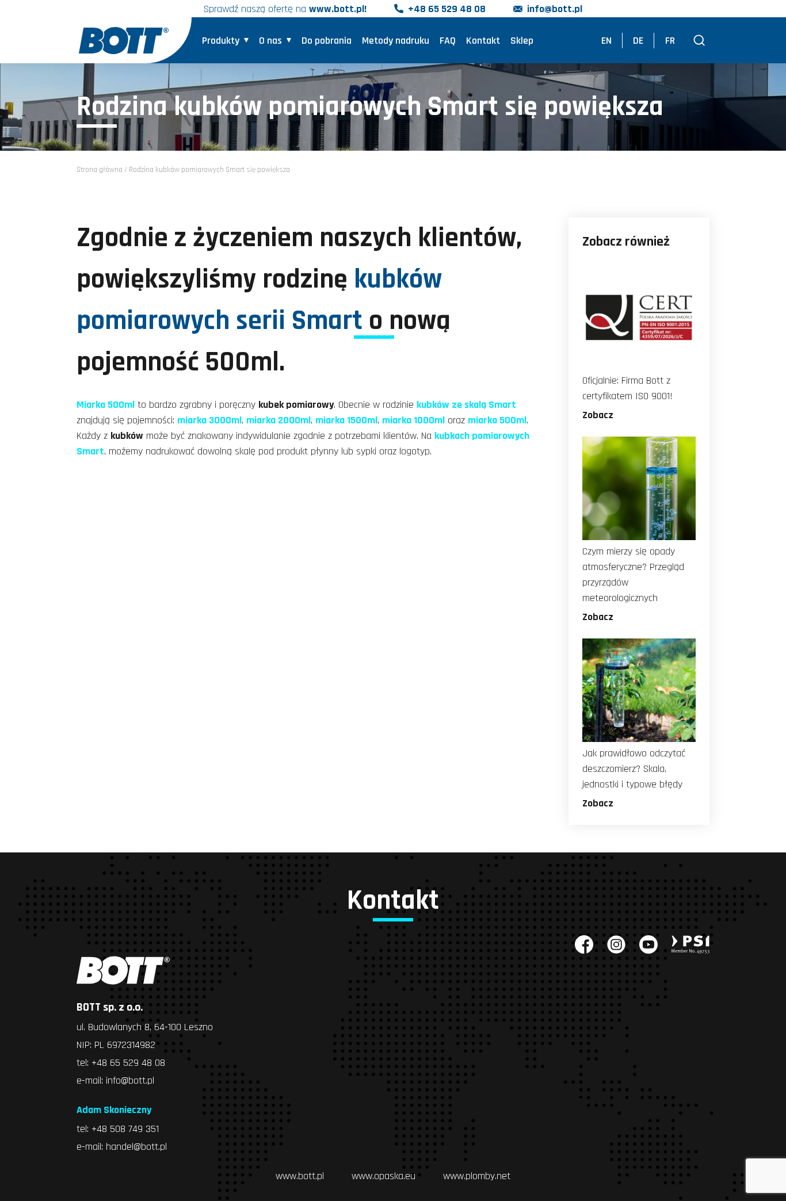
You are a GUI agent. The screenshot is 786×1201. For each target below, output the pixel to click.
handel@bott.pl (136, 1146)
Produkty (220, 40)
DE (638, 40)
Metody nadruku (395, 40)
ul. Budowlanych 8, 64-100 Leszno (145, 1027)
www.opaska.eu (383, 1176)
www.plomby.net (476, 1176)
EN (606, 40)
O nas (270, 40)
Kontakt (483, 40)
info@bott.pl (554, 9)
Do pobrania (327, 40)
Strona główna (100, 169)
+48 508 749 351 (125, 1128)
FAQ (448, 40)
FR (670, 40)
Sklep (521, 40)
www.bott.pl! (338, 9)
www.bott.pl (300, 1176)
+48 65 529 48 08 (447, 9)
